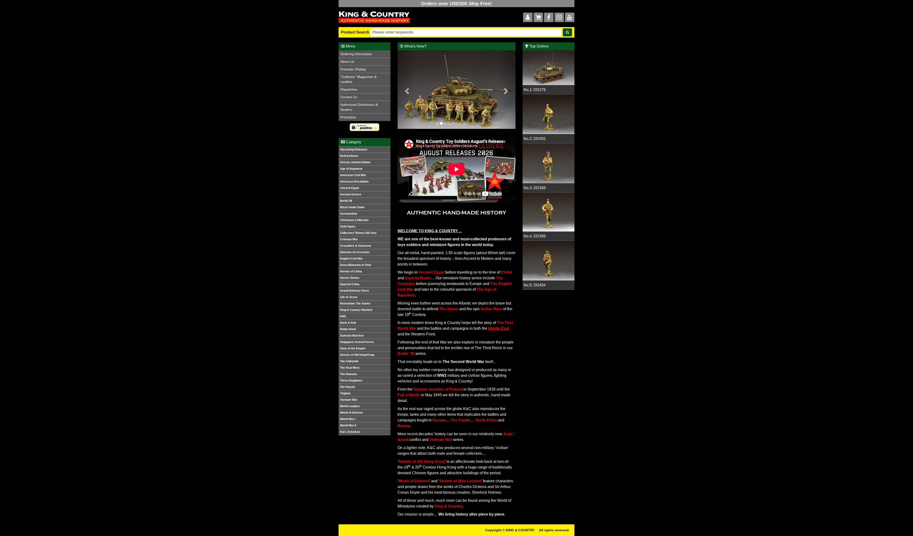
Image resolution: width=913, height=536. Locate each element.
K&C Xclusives (350, 432)
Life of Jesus (348, 297)
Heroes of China (351, 271)
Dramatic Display (353, 69)
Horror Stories (349, 278)
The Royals (347, 387)
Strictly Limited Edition (355, 162)
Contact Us (348, 97)
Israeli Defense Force (354, 290)
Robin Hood (348, 329)
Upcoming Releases (353, 149)
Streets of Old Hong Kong (357, 355)
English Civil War (351, 258)
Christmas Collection (354, 220)
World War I (347, 419)
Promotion (348, 117)
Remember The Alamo (355, 303)
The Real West (349, 367)
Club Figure (347, 226)
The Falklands (349, 361)
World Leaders (350, 406)
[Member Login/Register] (528, 18)
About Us (347, 61)
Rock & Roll (348, 322)
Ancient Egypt (349, 188)
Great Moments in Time (355, 265)
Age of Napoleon (351, 168)
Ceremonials (348, 213)
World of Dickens (351, 412)
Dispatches (348, 89)
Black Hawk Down (352, 207)
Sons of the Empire (353, 348)
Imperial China (349, 284)
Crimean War (349, 239)
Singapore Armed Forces (357, 342)
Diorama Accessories (355, 252)
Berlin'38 (346, 201)
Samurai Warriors (352, 335)
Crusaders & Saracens (355, 245)
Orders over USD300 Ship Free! (456, 3)
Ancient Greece (350, 194)
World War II (348, 425)
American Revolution (354, 181)
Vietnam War (348, 399)
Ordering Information (356, 54)
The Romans (348, 374)
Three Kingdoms (351, 380)
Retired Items (349, 156)
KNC (343, 316)
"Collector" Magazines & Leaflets (358, 79)
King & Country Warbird (356, 310)
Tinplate (345, 393)
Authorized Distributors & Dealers (359, 107)
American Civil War (353, 175)
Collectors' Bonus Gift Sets (358, 233)
